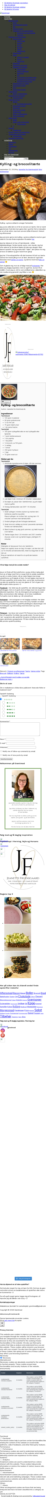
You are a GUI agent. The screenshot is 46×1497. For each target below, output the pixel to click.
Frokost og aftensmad (15, 671)
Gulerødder (5, 1003)
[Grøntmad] (5, 13)
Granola (19, 1000)
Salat (38, 1010)
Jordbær (21, 1003)
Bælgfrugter (4, 997)
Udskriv (7, 402)
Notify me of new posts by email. (15, 755)
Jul (26, 1003)
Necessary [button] (4, 1356)
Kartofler (3, 1007)
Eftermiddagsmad (5, 1000)
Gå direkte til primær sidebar (14, 7)
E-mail (3, 743)
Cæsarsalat (4, 666)
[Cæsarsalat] (10, 659)
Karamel (38, 1004)
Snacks (7, 1013)
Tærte (27, 671)
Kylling (16, 673)
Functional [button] (4, 1436)
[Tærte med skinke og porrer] (32, 643)
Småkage (2, 1013)
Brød (43, 993)
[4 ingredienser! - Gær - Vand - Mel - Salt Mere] (29, 1067)
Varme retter (35, 671)
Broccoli (3, 673)
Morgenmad (7, 1010)
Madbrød (24, 1007)
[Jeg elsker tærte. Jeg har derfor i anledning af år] (40, 1091)
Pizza (26, 1010)
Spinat (31, 1013)
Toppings (15, 1017)
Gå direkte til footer (11, 9)
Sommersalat (23, 1013)
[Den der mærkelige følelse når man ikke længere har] (17, 1063)
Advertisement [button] (6, 1470)
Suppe (37, 1013)
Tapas (41, 1013)
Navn (2, 739)
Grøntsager (34, 999)
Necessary (7, 1358)
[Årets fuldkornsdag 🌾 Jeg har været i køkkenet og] (17, 1213)
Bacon (16, 993)
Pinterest (3, 613)
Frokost (14, 1000)
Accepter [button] (18, 1320)
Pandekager (19, 1010)
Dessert (39, 996)
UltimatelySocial (39, 1496)
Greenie (24, 1000)
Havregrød (14, 1004)
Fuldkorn (10, 673)
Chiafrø (12, 997)
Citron (33, 997)
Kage (31, 1003)
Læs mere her (9, 1320)
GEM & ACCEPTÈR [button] (7, 1494)
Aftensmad (6, 993)
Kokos (9, 1007)
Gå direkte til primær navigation (16, 3)
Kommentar (5, 721)
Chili (16, 997)
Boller (29, 993)
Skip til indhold (9, 5)
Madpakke (31, 1006)
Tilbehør (5, 1016)
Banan (22, 993)
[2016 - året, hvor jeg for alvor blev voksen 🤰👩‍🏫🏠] (5, 1159)
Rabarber (31, 1010)
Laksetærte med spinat (8, 650)
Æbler (24, 1017)
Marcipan (40, 1007)
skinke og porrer (17, 260)
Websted (3, 747)
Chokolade (24, 996)
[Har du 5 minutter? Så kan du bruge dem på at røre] (5, 1052)
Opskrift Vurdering (7, 694)
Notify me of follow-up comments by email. (19, 751)
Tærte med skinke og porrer (32, 650)
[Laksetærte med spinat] (10, 643)
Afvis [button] (2, 1320)
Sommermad (14, 1013)
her (33, 239)
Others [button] (2, 1483)
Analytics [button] (3, 1457)
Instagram (36, 266)
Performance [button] (5, 1447)
